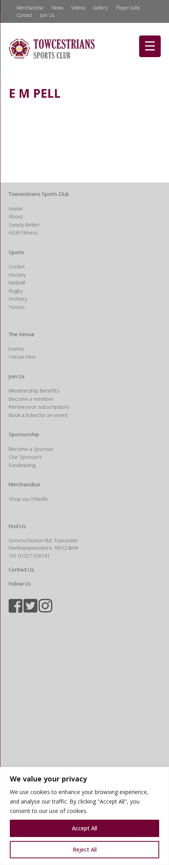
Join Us (47, 15)
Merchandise (30, 7)
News (57, 7)
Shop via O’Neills (28, 498)
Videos (78, 7)
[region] (84, 816)
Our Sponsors (25, 456)
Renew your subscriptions (39, 406)
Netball (17, 282)
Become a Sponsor (31, 448)
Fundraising (22, 465)
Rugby (16, 290)
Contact (24, 15)
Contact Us (21, 569)
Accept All (84, 828)
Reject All (85, 849)
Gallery (100, 7)
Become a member (31, 398)
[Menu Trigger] (150, 46)
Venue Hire (22, 356)
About (16, 216)
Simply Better (24, 224)
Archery (18, 298)
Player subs (128, 7)
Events (16, 348)
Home (16, 208)
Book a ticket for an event (38, 415)
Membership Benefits (34, 390)
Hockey (17, 274)
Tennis (16, 307)
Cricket (17, 266)
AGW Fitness (23, 232)
